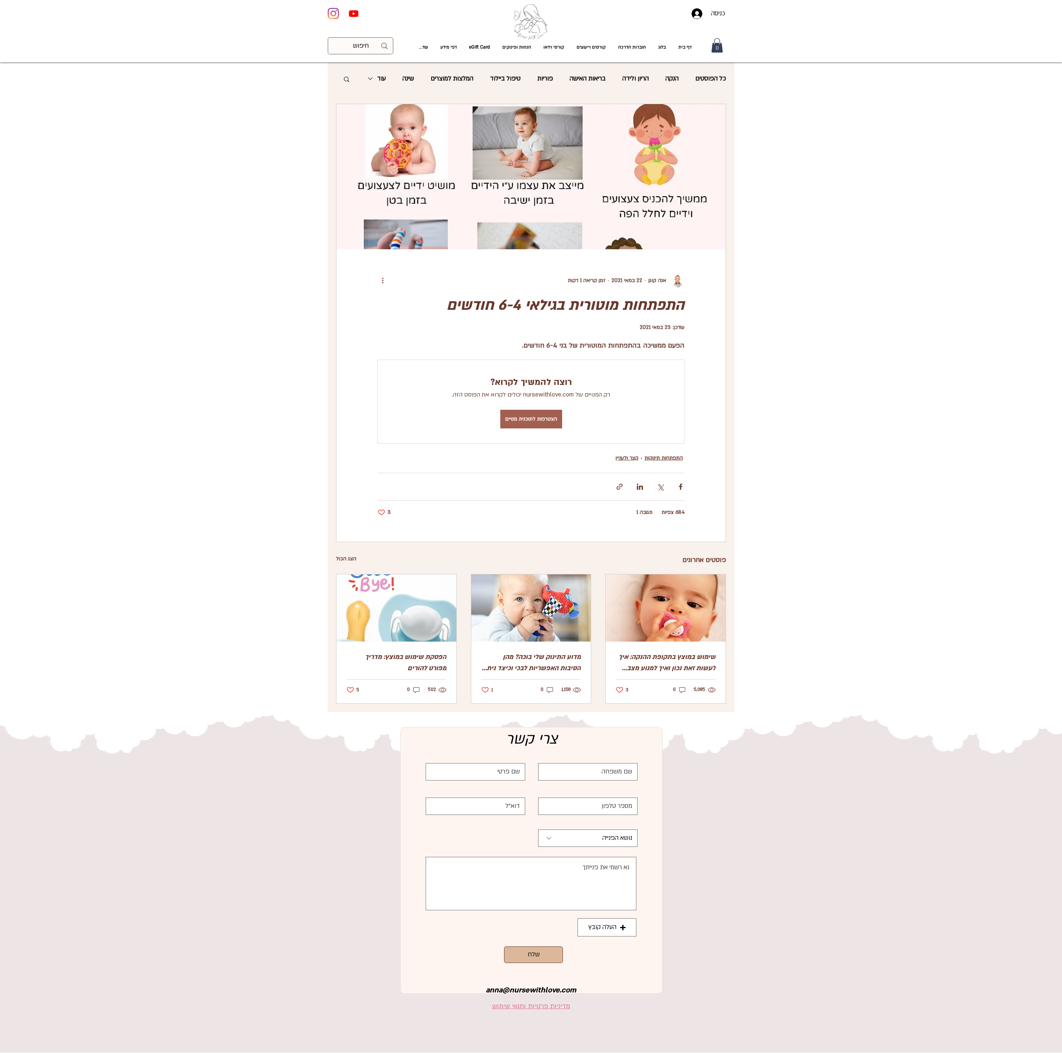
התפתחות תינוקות (664, 458)
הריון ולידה (635, 78)
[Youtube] (353, 13)
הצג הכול (346, 558)
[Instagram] (333, 13)
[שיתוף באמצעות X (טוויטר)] (660, 487)
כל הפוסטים (710, 78)
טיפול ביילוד (505, 78)
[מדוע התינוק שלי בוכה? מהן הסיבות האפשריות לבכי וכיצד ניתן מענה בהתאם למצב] (531, 608)
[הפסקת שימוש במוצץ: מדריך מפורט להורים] (396, 608)
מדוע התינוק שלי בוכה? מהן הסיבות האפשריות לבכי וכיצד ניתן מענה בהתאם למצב (533, 663)
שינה (408, 78)
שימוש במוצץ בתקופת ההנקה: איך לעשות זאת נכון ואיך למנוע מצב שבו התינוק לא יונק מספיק (667, 663)
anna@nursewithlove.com (531, 990)
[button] (553, 47)
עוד (381, 78)
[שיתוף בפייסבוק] (680, 487)
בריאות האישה (588, 78)
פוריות (545, 78)
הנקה (672, 78)
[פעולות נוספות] (382, 281)
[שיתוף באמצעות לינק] (620, 487)
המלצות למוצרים (452, 78)
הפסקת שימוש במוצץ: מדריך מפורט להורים (405, 662)
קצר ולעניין (627, 458)
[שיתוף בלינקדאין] (640, 487)
